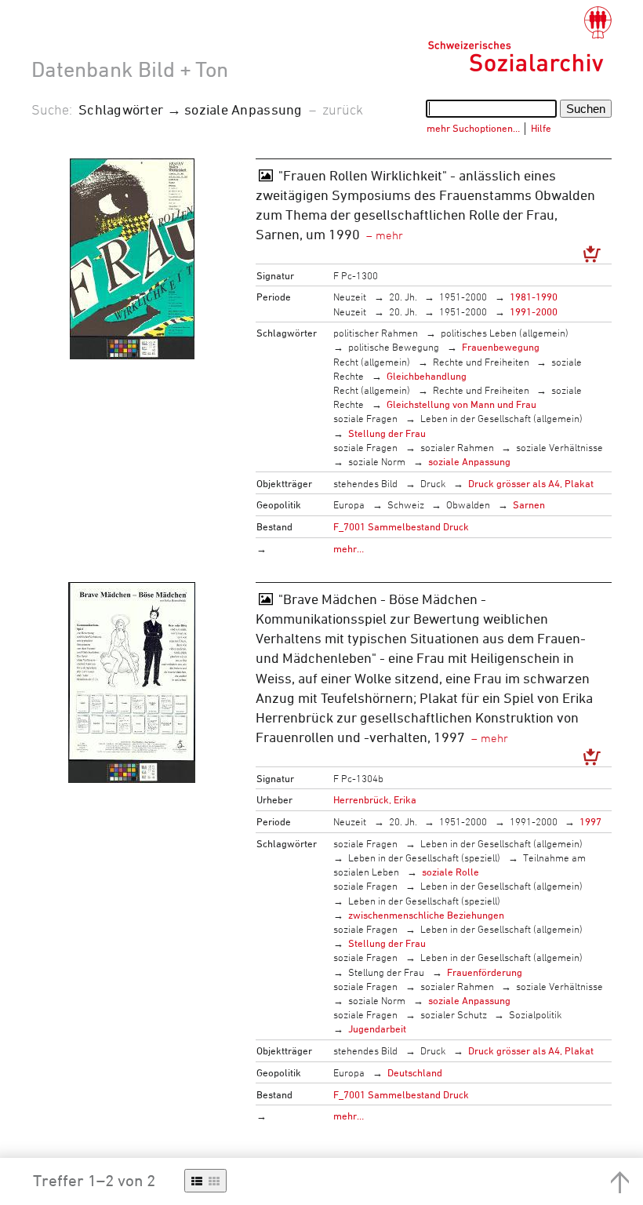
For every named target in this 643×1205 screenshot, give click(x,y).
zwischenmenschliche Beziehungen (426, 914)
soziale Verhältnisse (559, 447)
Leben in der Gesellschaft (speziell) (424, 857)
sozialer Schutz (453, 1014)
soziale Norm (376, 461)
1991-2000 (534, 311)
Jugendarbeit (377, 1028)
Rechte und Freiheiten (481, 361)
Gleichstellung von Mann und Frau (461, 404)
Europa (349, 504)
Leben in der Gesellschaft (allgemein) (501, 418)
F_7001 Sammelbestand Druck (401, 526)
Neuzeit (349, 296)
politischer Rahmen (375, 332)
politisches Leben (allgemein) (505, 332)
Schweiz (405, 504)
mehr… (348, 548)
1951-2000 (463, 296)
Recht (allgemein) (371, 361)
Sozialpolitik (535, 1014)
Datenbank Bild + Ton (129, 69)
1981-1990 (534, 296)
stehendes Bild (365, 483)
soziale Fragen (365, 418)
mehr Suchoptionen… (473, 128)
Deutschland (414, 1072)
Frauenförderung (484, 972)
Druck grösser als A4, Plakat (531, 483)
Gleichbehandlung (427, 376)
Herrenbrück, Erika (374, 799)
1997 (590, 821)
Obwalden (468, 504)
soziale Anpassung (469, 461)
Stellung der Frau (387, 433)
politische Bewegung (393, 346)
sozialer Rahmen (457, 447)
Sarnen (529, 504)
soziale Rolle (450, 871)
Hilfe (541, 128)
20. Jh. (403, 296)
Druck (433, 483)
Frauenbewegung (500, 346)
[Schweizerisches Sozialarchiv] (519, 39)
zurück (342, 109)
